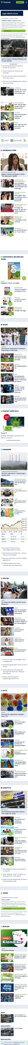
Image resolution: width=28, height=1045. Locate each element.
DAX (3, 536)
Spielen (5, 926)
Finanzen (6, 449)
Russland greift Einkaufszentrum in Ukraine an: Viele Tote (13, 67)
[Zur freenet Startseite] (5, 1)
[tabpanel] (14, 427)
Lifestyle (6, 788)
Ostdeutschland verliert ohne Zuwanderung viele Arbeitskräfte (12, 564)
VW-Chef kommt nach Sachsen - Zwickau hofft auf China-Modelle (14, 554)
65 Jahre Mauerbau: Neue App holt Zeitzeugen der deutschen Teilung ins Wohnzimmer (13, 671)
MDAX (3, 539)
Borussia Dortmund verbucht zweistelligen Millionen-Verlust (11, 549)
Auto (4, 690)
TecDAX (4, 541)
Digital (5, 578)
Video (5, 893)
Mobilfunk (20, 2)
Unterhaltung (9, 150)
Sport (5, 325)
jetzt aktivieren (7, 31)
